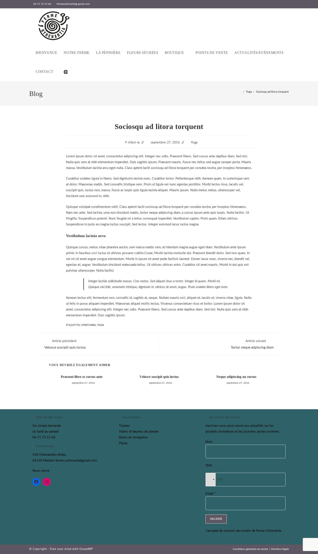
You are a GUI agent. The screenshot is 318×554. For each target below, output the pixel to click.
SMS (209, 465)
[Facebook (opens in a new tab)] (282, 4)
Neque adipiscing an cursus (236, 377)
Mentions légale (280, 549)
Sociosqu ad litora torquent (272, 92)
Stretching (88, 325)
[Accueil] (240, 92)
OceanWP (86, 549)
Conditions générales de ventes (250, 549)
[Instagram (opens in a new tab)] (287, 4)
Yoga (194, 142)
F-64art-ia (132, 142)
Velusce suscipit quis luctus (159, 377)
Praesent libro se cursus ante (82, 377)
